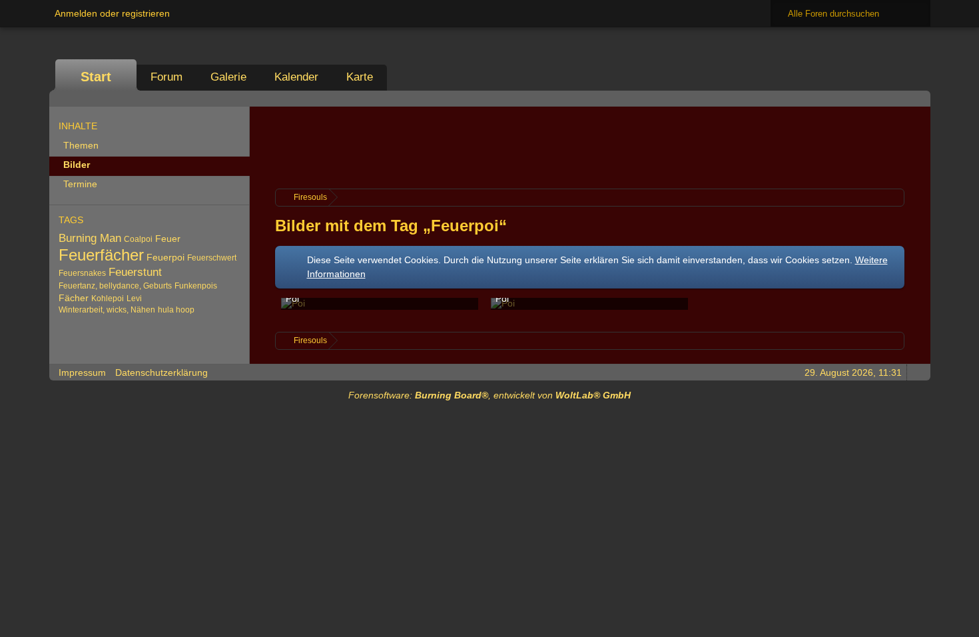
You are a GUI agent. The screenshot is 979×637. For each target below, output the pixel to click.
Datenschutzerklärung (161, 372)
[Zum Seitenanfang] (916, 372)
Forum (166, 77)
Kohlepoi (107, 298)
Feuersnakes (82, 273)
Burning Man (90, 238)
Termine (80, 184)
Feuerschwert (211, 258)
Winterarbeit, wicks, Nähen (107, 310)
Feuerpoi (165, 257)
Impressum (82, 372)
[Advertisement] (589, 146)
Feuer (167, 238)
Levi (134, 298)
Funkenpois (195, 286)
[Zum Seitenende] (916, 98)
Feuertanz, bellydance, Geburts (115, 286)
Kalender (296, 77)
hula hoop (176, 310)
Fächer (74, 298)
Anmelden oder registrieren (112, 13)
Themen (81, 145)
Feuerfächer (101, 255)
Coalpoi (138, 239)
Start (96, 76)
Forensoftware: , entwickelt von (489, 395)
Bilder (76, 164)
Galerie (228, 77)
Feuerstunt (135, 272)
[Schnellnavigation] (897, 98)
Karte (359, 77)
